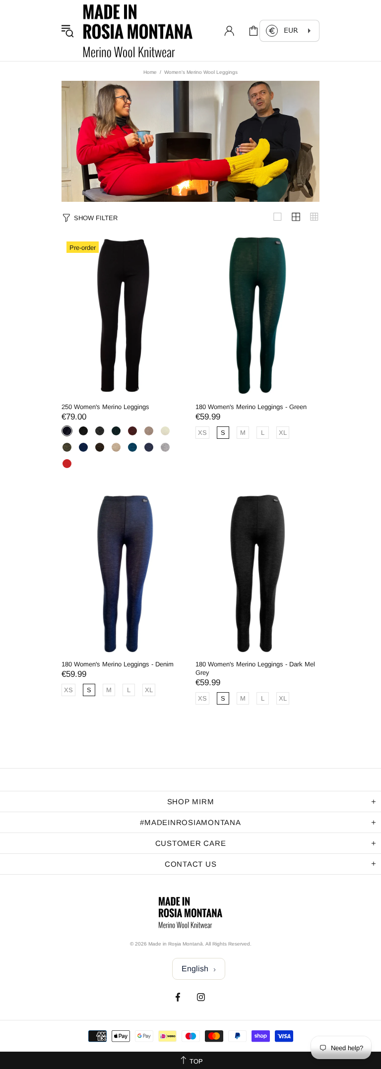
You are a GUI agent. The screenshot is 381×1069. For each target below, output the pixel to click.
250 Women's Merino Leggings (105, 407)
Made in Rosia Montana (137, 30)
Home (150, 72)
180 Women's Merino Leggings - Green (251, 407)
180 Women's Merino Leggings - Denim (118, 664)
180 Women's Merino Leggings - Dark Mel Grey (255, 668)
